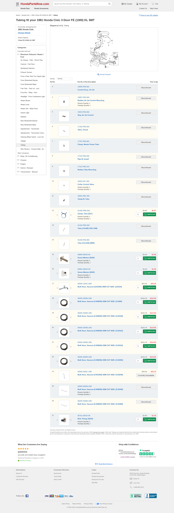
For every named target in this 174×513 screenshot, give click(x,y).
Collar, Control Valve (86, 184)
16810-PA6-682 (83, 112)
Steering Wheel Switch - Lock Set (32, 137)
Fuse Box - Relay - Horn (29, 92)
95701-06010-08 (84, 416)
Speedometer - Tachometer (30, 129)
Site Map (94, 482)
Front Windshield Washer (29, 80)
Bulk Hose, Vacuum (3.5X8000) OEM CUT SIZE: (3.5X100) (100, 316)
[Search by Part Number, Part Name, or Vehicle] (109, 3)
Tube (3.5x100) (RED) (86, 243)
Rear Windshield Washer (29, 121)
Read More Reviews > (106, 464)
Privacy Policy (88, 504)
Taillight (23, 141)
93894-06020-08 (84, 254)
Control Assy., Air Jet (86, 90)
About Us (19, 473)
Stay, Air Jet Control (86, 115)
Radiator (23, 117)
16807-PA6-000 (83, 97)
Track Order (57, 476)
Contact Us (143, 8)
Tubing (23, 145)
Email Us (136, 479)
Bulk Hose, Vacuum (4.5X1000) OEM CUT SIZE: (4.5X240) (100, 375)
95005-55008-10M (85, 386)
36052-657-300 (83, 181)
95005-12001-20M (85, 284)
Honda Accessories (41, 8)
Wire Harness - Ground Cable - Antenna (33, 149)
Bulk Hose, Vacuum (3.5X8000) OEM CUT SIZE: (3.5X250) (100, 360)
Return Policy (76, 504)
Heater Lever (25, 104)
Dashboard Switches (28, 68)
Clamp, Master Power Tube (88, 144)
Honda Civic (26, 15)
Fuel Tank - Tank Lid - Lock (30, 88)
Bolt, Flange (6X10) (85, 419)
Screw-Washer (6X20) (86, 258)
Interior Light (25, 113)
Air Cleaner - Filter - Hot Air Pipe (32, 60)
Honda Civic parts (98, 432)
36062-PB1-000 (83, 196)
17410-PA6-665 (83, 156)
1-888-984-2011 (138, 487)
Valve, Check (83, 130)
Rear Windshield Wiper (28, 125)
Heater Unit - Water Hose (29, 108)
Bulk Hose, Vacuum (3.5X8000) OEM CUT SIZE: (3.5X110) (100, 331)
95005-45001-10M (85, 372)
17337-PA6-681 (83, 141)
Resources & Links (98, 479)
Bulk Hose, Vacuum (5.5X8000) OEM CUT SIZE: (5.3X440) (100, 389)
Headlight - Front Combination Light (33, 96)
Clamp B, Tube (83, 199)
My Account (57, 473)
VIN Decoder (20, 479)
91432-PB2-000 (83, 225)
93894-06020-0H (84, 269)
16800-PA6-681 (83, 87)
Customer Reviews (22, 476)
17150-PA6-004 (83, 127)
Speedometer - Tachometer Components (33, 133)
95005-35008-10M (85, 298)
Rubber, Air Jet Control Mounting (91, 100)
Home (18, 15)
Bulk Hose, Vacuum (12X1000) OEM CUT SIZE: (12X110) (100, 287)
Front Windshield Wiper (28, 84)
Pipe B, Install (83, 159)
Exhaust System (26, 72)
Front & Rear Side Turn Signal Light (33, 76)
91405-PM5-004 (84, 211)
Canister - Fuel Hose (28, 64)
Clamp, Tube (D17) (85, 214)
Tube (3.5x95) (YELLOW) (87, 228)
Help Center (154, 8)
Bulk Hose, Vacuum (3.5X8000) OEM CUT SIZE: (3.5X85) (100, 301)
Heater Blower (25, 100)
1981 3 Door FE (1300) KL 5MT (41, 15)
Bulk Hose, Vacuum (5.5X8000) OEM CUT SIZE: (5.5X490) (100, 404)
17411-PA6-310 (83, 167)
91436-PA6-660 (83, 240)
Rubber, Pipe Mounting (87, 170)
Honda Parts (25, 8)
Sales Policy (66, 504)
